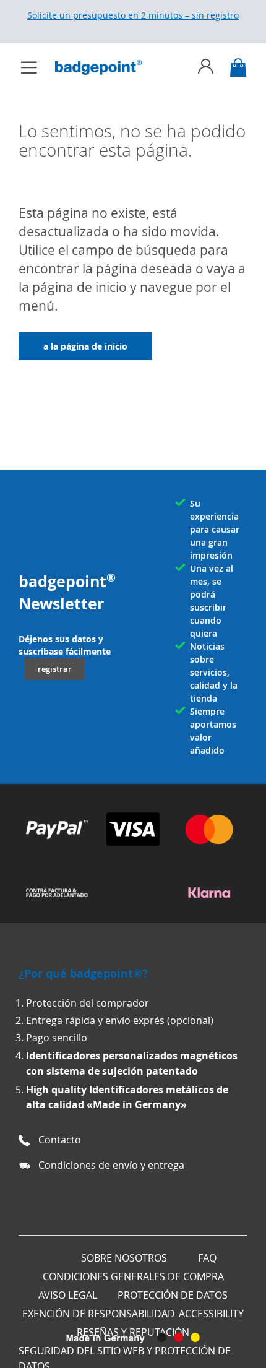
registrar (55, 668)
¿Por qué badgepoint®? (83, 973)
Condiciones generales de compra (133, 1276)
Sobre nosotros (124, 1258)
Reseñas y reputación (133, 1332)
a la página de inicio (85, 346)
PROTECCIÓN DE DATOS (173, 1295)
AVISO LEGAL (67, 1295)
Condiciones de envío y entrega (111, 1165)
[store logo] (104, 67)
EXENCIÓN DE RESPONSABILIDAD (98, 1313)
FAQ (207, 1258)
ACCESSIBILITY (211, 1313)
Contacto (59, 1139)
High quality (57, 1089)
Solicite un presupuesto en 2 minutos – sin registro (133, 15)
